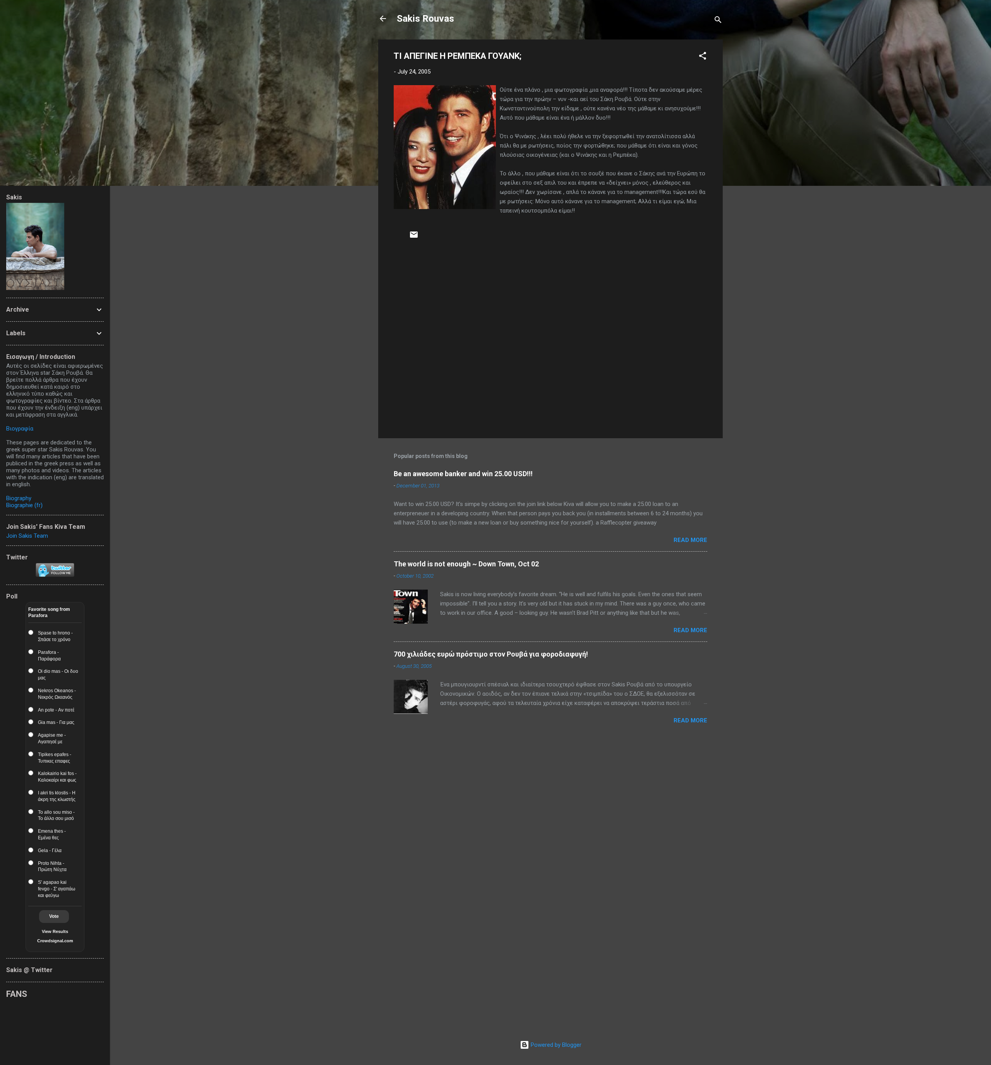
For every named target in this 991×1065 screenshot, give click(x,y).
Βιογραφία (19, 428)
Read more (690, 540)
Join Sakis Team (27, 535)
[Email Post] (413, 237)
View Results (55, 931)
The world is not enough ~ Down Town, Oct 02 (466, 564)
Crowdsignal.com (55, 940)
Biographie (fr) (24, 505)
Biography (18, 498)
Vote (54, 916)
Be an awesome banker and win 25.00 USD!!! (463, 474)
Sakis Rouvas (425, 18)
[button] (702, 57)
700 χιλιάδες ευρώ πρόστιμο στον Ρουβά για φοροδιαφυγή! (491, 654)
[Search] (718, 21)
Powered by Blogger (555, 1044)
